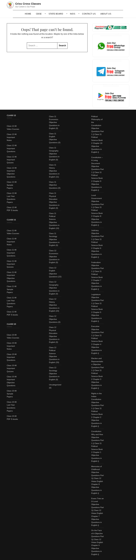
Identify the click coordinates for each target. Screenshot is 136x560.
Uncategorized (55, 385)
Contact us (89, 14)
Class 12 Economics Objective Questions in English (54, 256)
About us (105, 14)
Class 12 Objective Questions (53, 319)
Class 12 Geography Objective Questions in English (54, 288)
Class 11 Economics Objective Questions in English (54, 122)
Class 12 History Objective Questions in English (54, 305)
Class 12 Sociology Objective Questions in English (54, 373)
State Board (56, 14)
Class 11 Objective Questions (53, 185)
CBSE (39, 14)
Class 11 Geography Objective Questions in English (54, 154)
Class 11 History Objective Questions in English (54, 171)
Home (28, 14)
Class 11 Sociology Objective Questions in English (54, 239)
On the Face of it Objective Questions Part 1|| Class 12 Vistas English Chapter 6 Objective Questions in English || (97, 542)
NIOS (72, 14)
